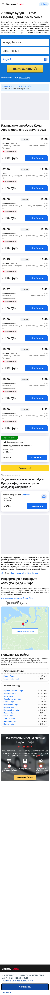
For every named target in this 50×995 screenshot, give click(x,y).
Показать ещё (25, 468)
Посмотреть (36, 457)
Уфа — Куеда (24, 78)
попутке (26, 495)
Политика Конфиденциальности (17, 980)
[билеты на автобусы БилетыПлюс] (10, 969)
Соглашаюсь (25, 987)
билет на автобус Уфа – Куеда (24, 573)
